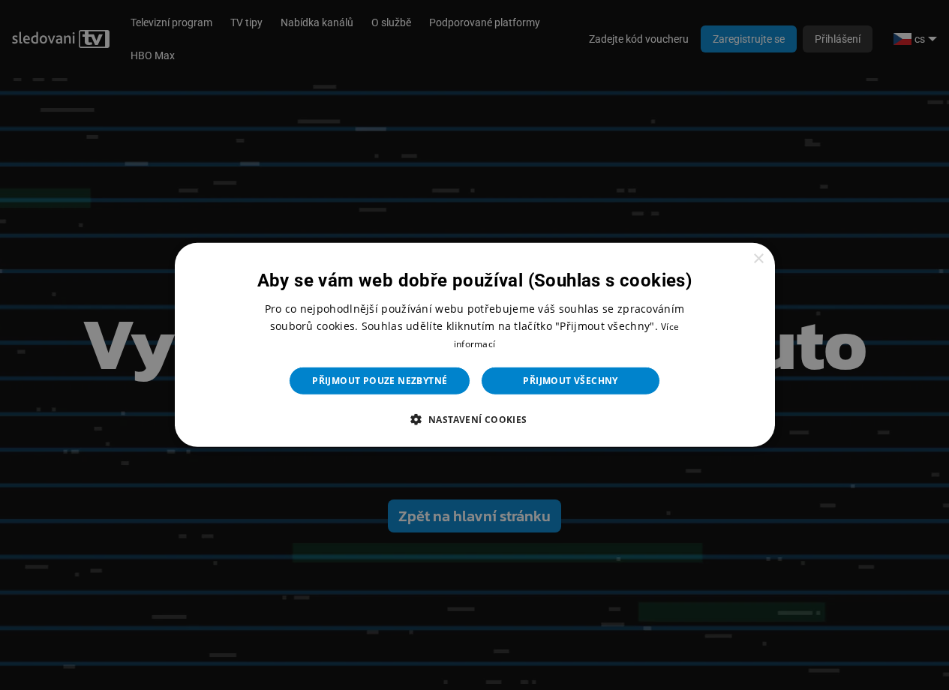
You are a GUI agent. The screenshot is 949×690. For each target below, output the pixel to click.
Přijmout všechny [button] (570, 380)
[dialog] (475, 345)
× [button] (758, 259)
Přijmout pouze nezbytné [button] (379, 380)
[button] (474, 419)
